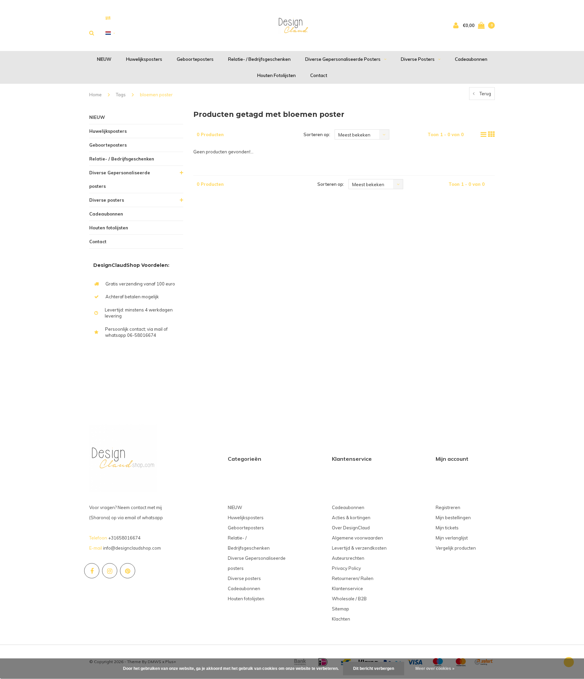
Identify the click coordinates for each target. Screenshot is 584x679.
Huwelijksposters (144, 59)
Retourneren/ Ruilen (352, 578)
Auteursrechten (348, 558)
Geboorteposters (195, 59)
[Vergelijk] (108, 18)
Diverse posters (418, 59)
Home (95, 94)
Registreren (448, 507)
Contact (318, 75)
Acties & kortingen (351, 517)
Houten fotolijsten (276, 75)
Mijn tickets (447, 527)
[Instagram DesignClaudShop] (109, 570)
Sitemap (340, 608)
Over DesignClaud (351, 527)
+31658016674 (124, 537)
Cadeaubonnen (471, 59)
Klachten (341, 619)
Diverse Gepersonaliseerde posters (343, 59)
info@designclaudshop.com (132, 548)
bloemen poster (156, 94)
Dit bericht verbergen (373, 668)
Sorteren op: (316, 134)
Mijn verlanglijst (452, 537)
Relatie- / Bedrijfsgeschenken (259, 59)
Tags (121, 94)
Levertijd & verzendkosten (359, 548)
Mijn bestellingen (453, 517)
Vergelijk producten (456, 548)
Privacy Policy (346, 568)
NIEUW (104, 59)
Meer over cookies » (435, 668)
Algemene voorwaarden (357, 537)
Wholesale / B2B (349, 598)
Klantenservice (347, 588)
